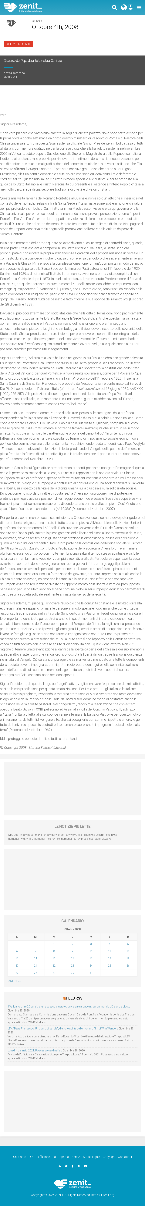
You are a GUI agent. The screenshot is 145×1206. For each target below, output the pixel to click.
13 (17, 958)
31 (91, 972)
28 (35, 972)
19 (128, 958)
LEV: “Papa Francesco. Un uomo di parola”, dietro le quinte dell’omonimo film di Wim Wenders (63, 1028)
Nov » (18, 981)
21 (35, 965)
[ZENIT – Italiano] (40, 7)
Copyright (109, 1157)
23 (72, 965)
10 (91, 951)
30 (72, 972)
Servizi (76, 1157)
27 (17, 972)
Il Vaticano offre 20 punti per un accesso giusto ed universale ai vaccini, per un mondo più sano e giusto (69, 1006)
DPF (31, 1157)
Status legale (91, 1157)
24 (91, 965)
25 (109, 965)
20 (17, 965)
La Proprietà (61, 1157)
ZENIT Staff (11, 76)
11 (109, 951)
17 (91, 958)
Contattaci (125, 1157)
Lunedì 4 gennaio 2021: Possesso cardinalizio (35, 1050)
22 (54, 965)
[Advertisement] (72, 788)
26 (128, 965)
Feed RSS (74, 998)
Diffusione (43, 1157)
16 (72, 958)
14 (35, 958)
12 (128, 951)
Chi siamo (19, 1157)
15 (54, 958)
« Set (10, 981)
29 (54, 972)
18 (109, 958)
